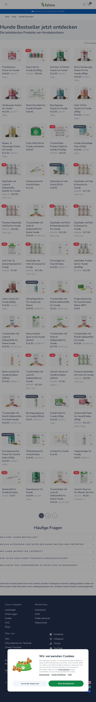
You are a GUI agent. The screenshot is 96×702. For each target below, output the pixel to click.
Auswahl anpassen (30, 683)
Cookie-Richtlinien (59, 675)
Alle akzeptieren (66, 683)
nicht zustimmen (64, 669)
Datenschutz (44, 675)
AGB (70, 675)
